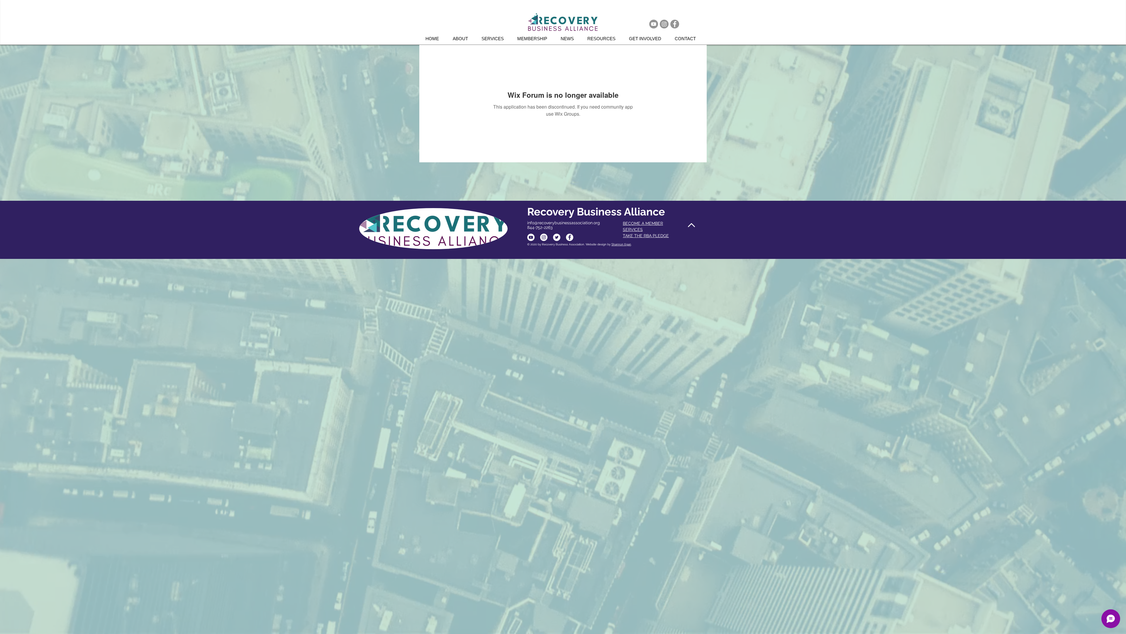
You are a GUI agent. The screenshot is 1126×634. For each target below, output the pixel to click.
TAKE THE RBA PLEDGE (646, 235)
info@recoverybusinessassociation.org (563, 222)
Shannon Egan (621, 244)
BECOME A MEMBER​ (643, 223)
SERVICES (633, 229)
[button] (495, 38)
